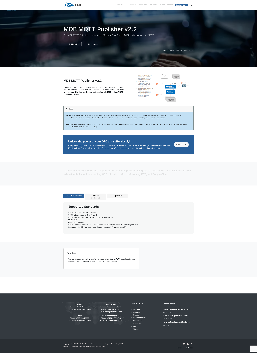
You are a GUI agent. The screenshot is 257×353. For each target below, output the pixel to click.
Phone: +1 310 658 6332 (79, 307)
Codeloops (190, 348)
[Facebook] (191, 344)
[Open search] (192, 5)
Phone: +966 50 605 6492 (111, 307)
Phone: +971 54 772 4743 (111, 318)
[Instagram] (187, 344)
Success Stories (139, 318)
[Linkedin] (184, 344)
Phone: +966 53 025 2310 (111, 309)
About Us (137, 323)
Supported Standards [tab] (74, 196)
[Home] (72, 5)
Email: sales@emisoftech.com (80, 309)
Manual (74, 44)
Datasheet (94, 44)
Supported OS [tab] (118, 196)
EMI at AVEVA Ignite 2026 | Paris (175, 316)
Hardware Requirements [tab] (95, 197)
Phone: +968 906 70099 (79, 318)
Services (136, 312)
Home (164, 50)
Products (171, 50)
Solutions (136, 309)
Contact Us (180, 5)
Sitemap (136, 329)
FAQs (135, 326)
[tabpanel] (128, 216)
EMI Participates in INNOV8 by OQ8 (176, 309)
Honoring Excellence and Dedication (176, 322)
